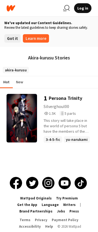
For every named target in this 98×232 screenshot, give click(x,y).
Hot (6, 82)
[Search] (66, 8)
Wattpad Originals (36, 198)
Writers (69, 204)
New (19, 82)
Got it (12, 38)
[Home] (33, 8)
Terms (25, 220)
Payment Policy (65, 220)
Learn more (36, 38)
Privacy (41, 220)
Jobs (61, 211)
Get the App (27, 204)
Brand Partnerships (36, 211)
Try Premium (67, 198)
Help (49, 226)
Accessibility (30, 226)
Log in (82, 8)
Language (50, 204)
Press (74, 211)
